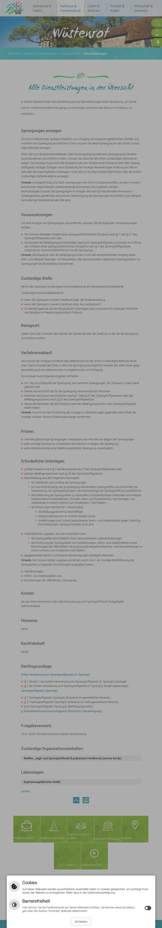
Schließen (81, 921)
